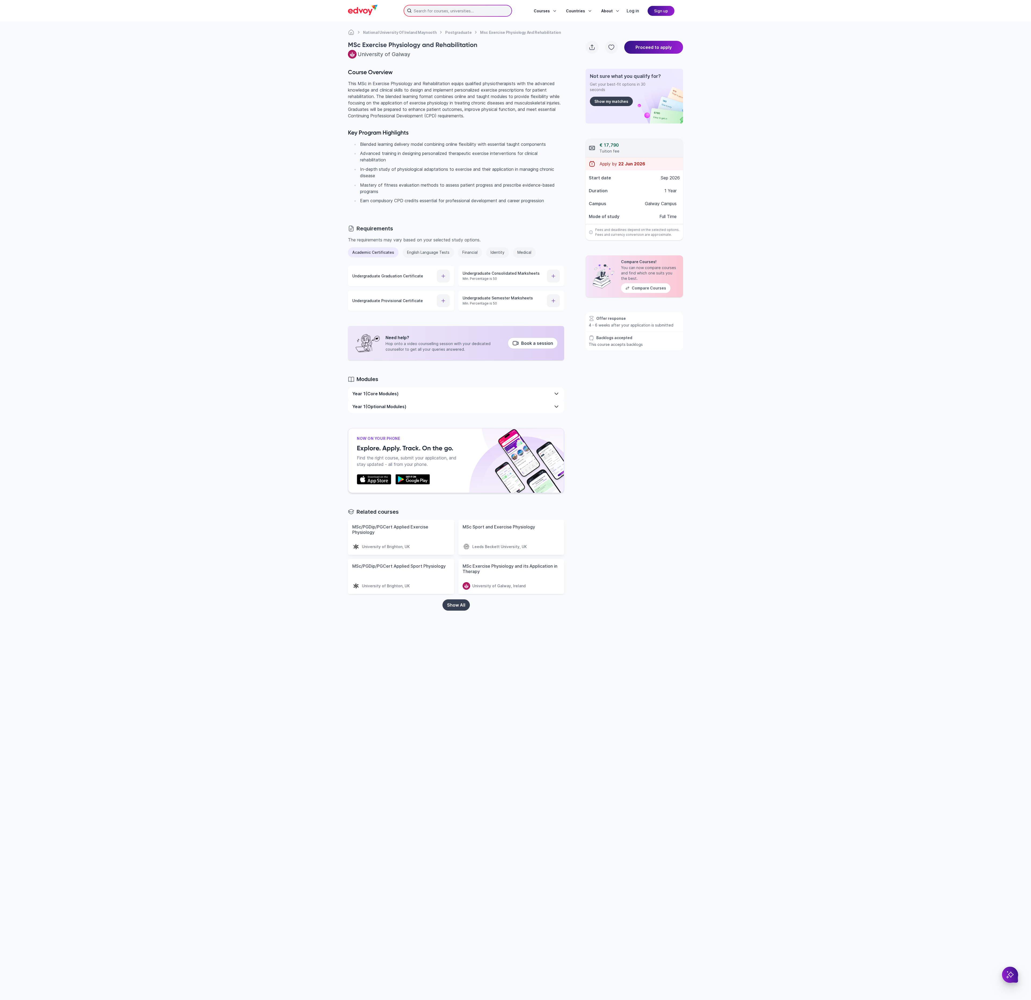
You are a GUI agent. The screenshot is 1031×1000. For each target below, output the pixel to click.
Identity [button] (497, 252)
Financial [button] (470, 252)
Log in (633, 10)
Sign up (661, 11)
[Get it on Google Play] (412, 479)
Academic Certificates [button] (373, 252)
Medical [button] (524, 252)
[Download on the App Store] (374, 479)
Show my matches (611, 101)
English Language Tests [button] (428, 252)
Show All (456, 605)
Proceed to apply (654, 47)
